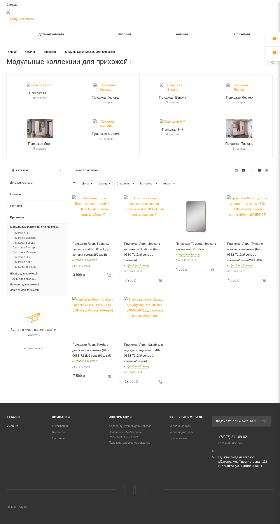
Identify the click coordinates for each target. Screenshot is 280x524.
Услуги (13, 426)
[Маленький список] (236, 170)
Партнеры (58, 438)
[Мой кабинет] (271, 6)
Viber (140, 489)
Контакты (58, 432)
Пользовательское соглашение (129, 442)
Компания (61, 417)
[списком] (266, 170)
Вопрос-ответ (178, 438)
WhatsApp (151, 489)
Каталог (14, 417)
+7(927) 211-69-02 (232, 437)
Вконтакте (129, 489)
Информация (120, 417)
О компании (60, 426)
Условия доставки (181, 432)
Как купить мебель (186, 417)
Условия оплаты (180, 426)
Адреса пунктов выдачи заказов (130, 426)
